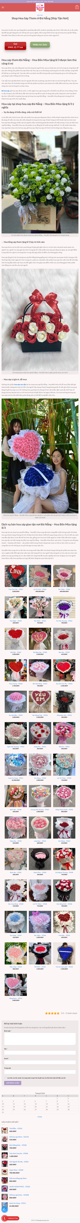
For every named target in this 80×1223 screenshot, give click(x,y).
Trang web (7, 1068)
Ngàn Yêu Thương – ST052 (15, 747)
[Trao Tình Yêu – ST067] (16, 576)
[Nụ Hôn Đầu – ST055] (16, 702)
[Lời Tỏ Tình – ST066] (40, 576)
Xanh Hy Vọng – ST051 (15, 778)
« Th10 (39, 1117)
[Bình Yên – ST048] (16, 796)
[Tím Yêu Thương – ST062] (64, 607)
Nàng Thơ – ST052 (40, 747)
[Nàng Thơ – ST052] (40, 733)
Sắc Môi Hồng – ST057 (40, 684)
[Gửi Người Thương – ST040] (64, 859)
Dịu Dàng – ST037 (16, 935)
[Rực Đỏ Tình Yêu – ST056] (64, 670)
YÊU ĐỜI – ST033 (40, 967)
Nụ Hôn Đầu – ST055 (16, 715)
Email (6, 1058)
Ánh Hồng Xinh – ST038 (64, 904)
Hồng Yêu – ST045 (16, 841)
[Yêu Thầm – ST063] (40, 607)
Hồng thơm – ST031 (15, 998)
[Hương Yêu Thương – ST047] (40, 796)
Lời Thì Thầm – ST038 (40, 904)
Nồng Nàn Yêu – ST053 (64, 715)
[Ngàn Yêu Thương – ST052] (16, 733)
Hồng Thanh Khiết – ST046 (64, 809)
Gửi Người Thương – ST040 (64, 872)
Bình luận (7, 1031)
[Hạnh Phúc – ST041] (40, 859)
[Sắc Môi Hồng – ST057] (40, 670)
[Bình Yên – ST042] (16, 859)
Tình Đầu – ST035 (64, 935)
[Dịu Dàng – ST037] (16, 922)
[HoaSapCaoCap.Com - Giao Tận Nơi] (40, 7)
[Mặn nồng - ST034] (16, 953)
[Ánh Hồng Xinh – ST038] (64, 890)
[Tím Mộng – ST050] (40, 765)
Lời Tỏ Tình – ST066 (40, 589)
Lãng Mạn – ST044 (40, 841)
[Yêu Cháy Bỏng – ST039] (16, 890)
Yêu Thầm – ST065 (64, 589)
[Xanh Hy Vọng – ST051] (16, 765)
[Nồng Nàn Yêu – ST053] (64, 702)
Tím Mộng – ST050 (40, 778)
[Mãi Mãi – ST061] (16, 639)
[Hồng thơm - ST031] (16, 985)
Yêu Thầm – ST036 (40, 935)
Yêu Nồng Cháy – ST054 (40, 715)
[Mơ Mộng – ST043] (64, 827)
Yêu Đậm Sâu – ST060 (40, 652)
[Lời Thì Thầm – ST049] (64, 765)
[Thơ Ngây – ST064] (16, 607)
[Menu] (3, 7)
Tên (5, 1049)
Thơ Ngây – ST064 (16, 621)
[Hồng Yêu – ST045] (16, 827)
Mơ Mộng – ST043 (64, 841)
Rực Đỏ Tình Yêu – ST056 (64, 684)
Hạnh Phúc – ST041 (40, 872)
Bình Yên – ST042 (15, 872)
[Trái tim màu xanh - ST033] (64, 953)
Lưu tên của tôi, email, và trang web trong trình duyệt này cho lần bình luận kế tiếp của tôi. (36, 1078)
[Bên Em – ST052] (64, 733)
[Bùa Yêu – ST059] (64, 639)
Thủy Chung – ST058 (15, 684)
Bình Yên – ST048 (15, 809)
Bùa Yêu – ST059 (64, 652)
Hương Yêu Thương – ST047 (40, 809)
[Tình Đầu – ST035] (64, 922)
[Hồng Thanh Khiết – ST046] (64, 796)
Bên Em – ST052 (64, 747)
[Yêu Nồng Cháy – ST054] (40, 702)
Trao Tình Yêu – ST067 (16, 589)
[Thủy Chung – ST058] (16, 670)
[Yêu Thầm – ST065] (64, 576)
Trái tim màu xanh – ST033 (64, 967)
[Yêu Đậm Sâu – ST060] (40, 639)
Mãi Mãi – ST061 (15, 652)
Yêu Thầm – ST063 (40, 621)
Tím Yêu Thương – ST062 (64, 621)
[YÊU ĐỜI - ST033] (40, 953)
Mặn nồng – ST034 (16, 967)
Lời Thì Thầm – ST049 (64, 778)
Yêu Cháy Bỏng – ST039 (15, 904)
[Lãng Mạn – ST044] (40, 827)
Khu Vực (40, 15)
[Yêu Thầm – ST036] (40, 922)
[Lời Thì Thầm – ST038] (40, 890)
